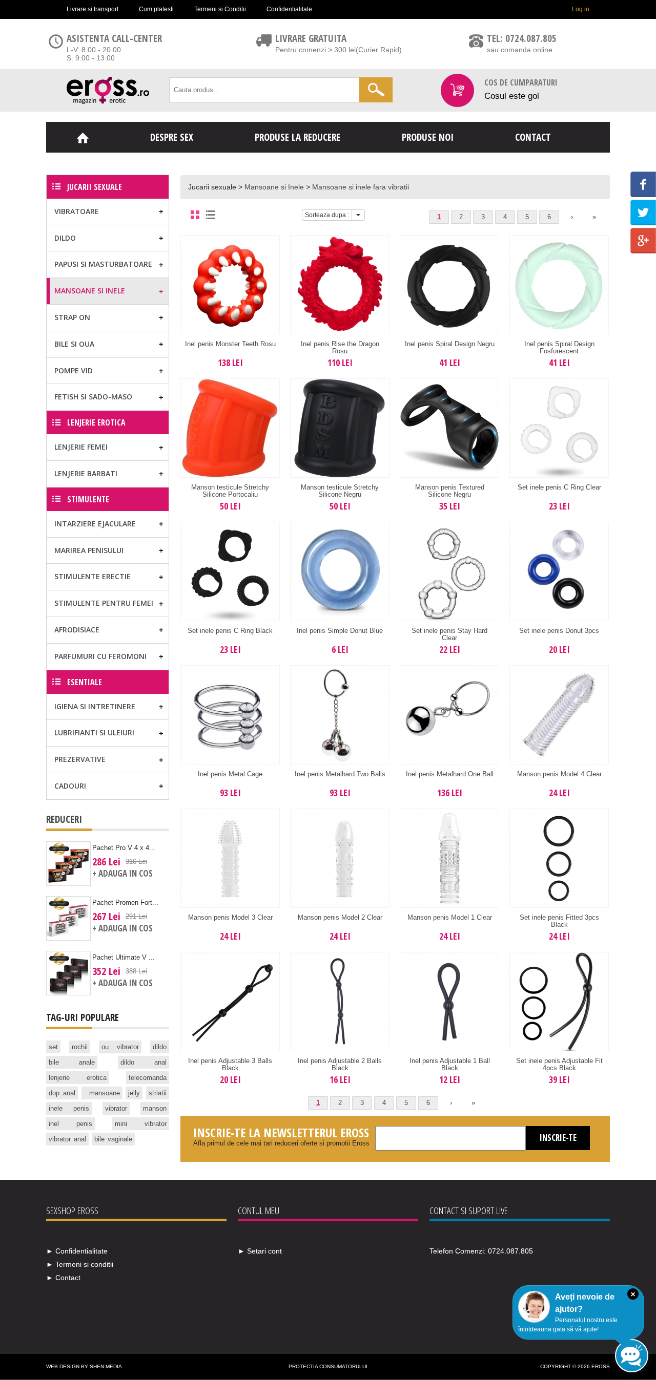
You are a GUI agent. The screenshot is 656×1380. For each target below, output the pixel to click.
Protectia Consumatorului (328, 1366)
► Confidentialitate (77, 1251)
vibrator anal (67, 1139)
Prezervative (80, 759)
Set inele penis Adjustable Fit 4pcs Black (559, 1064)
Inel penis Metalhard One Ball (450, 774)
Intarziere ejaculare (95, 523)
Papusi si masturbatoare (103, 264)
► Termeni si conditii (79, 1264)
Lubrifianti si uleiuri (94, 732)
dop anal (62, 1093)
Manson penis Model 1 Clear (449, 917)
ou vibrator (120, 1047)
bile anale (72, 1062)
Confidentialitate (289, 9)
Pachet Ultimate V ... (123, 957)
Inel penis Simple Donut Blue (340, 630)
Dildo (65, 238)
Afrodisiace (76, 629)
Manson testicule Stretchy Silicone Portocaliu (230, 490)
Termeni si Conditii (220, 9)
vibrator (116, 1108)
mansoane (104, 1093)
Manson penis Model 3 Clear (230, 917)
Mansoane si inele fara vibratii (360, 187)
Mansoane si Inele (274, 187)
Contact (533, 137)
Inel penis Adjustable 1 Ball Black (449, 1064)
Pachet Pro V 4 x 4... (123, 848)
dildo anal (143, 1062)
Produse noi (428, 137)
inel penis (70, 1124)
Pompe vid (73, 370)
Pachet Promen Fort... (125, 902)
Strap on (72, 317)
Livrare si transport (92, 9)
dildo (160, 1047)
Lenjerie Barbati (85, 473)
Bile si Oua (74, 344)
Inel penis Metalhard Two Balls (340, 774)
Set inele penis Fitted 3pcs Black (559, 921)
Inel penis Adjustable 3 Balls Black (230, 1064)
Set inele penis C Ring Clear (559, 487)
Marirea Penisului (89, 550)
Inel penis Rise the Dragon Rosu (340, 347)
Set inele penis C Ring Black (230, 630)
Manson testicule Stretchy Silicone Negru (340, 490)
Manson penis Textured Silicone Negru (449, 490)
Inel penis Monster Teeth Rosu (230, 344)
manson (155, 1108)
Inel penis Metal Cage (230, 774)
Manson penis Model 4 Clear (559, 774)
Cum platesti (156, 9)
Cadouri (70, 786)
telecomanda (148, 1077)
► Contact (63, 1277)
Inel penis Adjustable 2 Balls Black (340, 1064)
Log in (580, 9)
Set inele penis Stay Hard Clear (449, 634)
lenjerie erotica (78, 1077)
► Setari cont (260, 1251)
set (53, 1047)
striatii (158, 1093)
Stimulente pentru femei (103, 603)
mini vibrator (141, 1124)
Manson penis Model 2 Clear (340, 917)
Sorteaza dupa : (327, 215)
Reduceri (64, 819)
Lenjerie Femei (81, 447)
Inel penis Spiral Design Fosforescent (559, 347)
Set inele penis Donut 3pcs (559, 630)
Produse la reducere (297, 137)
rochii (80, 1047)
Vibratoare (76, 211)
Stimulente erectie (92, 576)
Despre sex (171, 137)
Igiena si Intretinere (94, 706)
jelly (134, 1093)
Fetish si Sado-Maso (93, 396)
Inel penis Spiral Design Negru (450, 344)
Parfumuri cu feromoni (100, 656)
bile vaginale (113, 1139)
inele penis (69, 1108)
